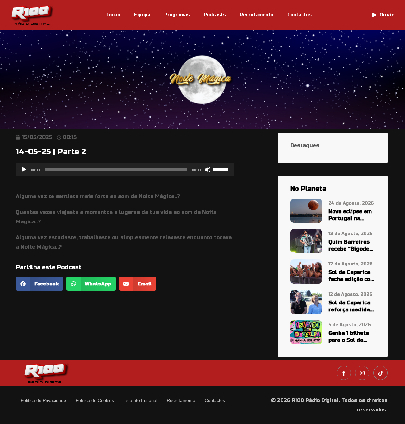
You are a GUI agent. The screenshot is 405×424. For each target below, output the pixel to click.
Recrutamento (256, 14)
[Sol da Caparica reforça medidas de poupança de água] (306, 301)
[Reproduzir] (24, 169)
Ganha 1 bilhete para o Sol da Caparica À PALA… (348, 337)
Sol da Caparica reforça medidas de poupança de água (350, 306)
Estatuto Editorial (140, 400)
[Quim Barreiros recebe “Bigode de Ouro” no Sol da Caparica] (306, 241)
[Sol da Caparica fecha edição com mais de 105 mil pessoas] (306, 271)
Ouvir (386, 15)
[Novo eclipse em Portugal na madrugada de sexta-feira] (306, 211)
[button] (39, 284)
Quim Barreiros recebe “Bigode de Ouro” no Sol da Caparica (349, 246)
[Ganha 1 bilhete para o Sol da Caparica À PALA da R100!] (306, 332)
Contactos (299, 14)
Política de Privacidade (43, 400)
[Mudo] (207, 169)
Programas (177, 14)
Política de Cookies (95, 400)
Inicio (113, 14)
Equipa (142, 14)
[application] (125, 169)
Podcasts (215, 14)
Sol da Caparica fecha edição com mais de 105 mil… (351, 276)
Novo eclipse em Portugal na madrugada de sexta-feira (350, 215)
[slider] (221, 169)
